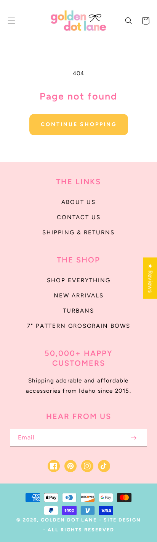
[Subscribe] (133, 438)
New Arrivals (79, 295)
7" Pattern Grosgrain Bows (78, 325)
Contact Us (79, 217)
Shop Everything (79, 280)
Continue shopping (79, 124)
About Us (78, 202)
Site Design (122, 520)
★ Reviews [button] (150, 277)
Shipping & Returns (78, 232)
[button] (11, 21)
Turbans (78, 310)
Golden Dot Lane (69, 520)
